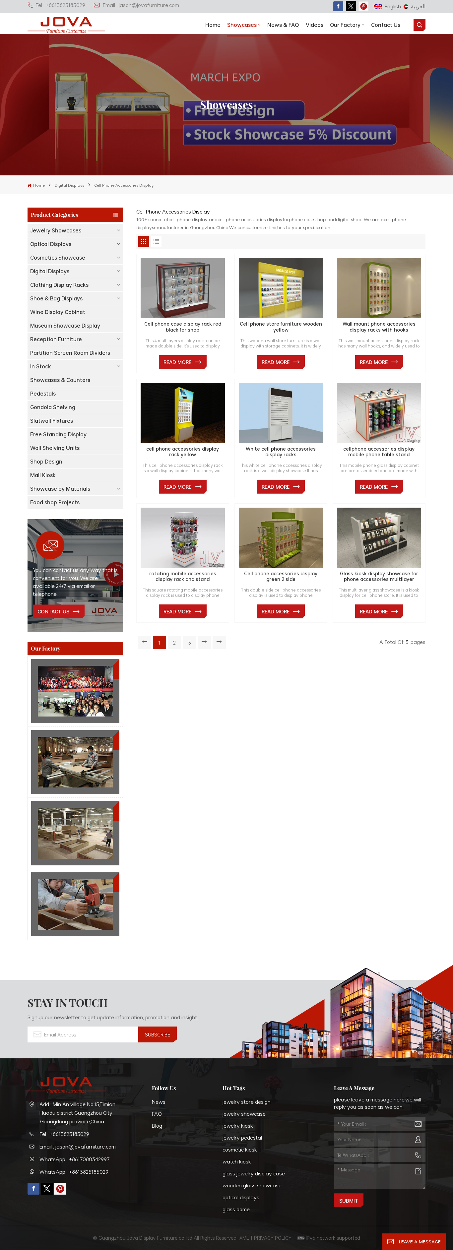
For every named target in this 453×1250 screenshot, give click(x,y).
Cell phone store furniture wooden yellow (281, 327)
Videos (314, 25)
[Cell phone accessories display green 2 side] (281, 538)
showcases (242, 25)
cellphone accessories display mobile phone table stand (379, 452)
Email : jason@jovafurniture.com (141, 5)
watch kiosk (237, 1161)
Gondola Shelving (52, 407)
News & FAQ (283, 25)
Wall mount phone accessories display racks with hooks (379, 327)
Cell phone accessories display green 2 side (280, 576)
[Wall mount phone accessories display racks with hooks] (379, 288)
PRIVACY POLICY (272, 1237)
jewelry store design (247, 1102)
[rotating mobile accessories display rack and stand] (183, 538)
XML (244, 1237)
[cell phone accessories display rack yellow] (183, 413)
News (158, 1102)
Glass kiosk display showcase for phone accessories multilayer (379, 576)
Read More (177, 362)
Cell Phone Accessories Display (124, 185)
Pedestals (43, 394)
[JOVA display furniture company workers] (75, 691)
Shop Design (46, 462)
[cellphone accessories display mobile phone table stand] (379, 413)
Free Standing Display (58, 434)
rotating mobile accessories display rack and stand (182, 576)
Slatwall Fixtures (51, 421)
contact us (53, 611)
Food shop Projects (55, 502)
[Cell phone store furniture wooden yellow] (281, 288)
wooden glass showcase (252, 1185)
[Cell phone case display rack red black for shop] (183, 288)
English (393, 6)
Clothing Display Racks (59, 285)
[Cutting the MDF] (75, 762)
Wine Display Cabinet (57, 312)
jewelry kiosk (238, 1126)
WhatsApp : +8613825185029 (73, 1172)
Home (213, 25)
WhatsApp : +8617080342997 (74, 1159)
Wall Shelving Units (55, 448)
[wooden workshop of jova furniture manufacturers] (75, 833)
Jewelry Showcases (55, 230)
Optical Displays (50, 244)
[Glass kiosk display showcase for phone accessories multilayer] (379, 538)
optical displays (241, 1197)
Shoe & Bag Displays (56, 298)
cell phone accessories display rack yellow (182, 452)
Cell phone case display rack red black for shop (182, 327)
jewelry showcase (244, 1114)
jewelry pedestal (242, 1138)
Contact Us (385, 25)
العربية (418, 6)
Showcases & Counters (60, 380)
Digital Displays (69, 185)
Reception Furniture (56, 339)
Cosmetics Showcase (57, 258)
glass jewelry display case (254, 1173)
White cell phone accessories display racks (281, 452)
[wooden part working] (75, 904)
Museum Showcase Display (65, 326)
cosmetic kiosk (240, 1150)
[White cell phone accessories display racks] (281, 413)
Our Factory (345, 25)
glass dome (236, 1209)
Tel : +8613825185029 (60, 5)
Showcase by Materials (60, 489)
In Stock (40, 366)
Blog (157, 1126)
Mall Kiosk (43, 475)
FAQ (157, 1114)
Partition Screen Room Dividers (70, 353)
